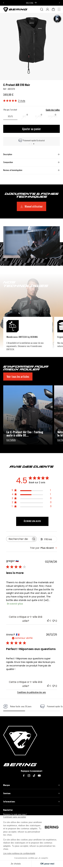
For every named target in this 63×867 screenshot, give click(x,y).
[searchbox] (18, 539)
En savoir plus (15, 603)
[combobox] (43, 548)
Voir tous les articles (18, 376)
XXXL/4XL (54, 117)
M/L (27, 117)
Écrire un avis (32, 521)
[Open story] (57, 19)
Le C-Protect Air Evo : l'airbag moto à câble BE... (24, 434)
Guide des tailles (53, 110)
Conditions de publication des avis (31, 692)
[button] (42, 9)
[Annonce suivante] (59, 2)
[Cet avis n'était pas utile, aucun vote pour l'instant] (53, 621)
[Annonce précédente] (3, 2)
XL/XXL (40, 117)
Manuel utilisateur (34, 206)
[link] (17, 706)
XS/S (10, 116)
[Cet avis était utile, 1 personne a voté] (48, 621)
